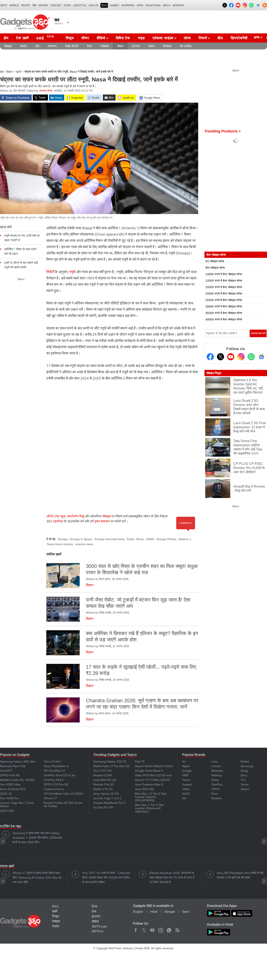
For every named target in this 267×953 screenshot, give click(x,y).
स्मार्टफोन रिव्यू (75, 516)
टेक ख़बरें (22, 38)
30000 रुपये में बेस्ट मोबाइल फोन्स (223, 306)
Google (187, 770)
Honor (186, 780)
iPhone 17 (50, 798)
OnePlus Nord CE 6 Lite (59, 775)
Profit (25, 5)
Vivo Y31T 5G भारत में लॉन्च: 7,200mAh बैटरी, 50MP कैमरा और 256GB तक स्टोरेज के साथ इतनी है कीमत (106, 877)
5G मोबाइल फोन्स (214, 261)
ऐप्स (37, 46)
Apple (186, 766)
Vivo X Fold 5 (52, 761)
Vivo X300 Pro (9, 798)
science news (84, 544)
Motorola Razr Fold (12, 766)
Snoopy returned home (109, 539)
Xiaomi (245, 789)
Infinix (186, 789)
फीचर (85, 38)
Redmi (245, 761)
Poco (214, 793)
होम (6, 38)
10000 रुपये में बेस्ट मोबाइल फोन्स (223, 274)
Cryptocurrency (54, 789)
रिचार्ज (203, 38)
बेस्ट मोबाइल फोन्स (215, 267)
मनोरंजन (52, 46)
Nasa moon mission (60, 544)
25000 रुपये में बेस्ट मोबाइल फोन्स (223, 300)
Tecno (244, 784)
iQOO (186, 793)
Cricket (56, 5)
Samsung (247, 766)
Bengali (170, 911)
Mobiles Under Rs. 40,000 (17, 780)
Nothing (216, 775)
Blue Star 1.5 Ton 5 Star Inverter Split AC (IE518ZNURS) (150, 797)
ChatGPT (6, 770)
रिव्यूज (70, 38)
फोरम (187, 38)
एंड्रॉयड (58, 521)
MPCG (166, 5)
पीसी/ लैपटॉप (71, 46)
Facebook (135, 929)
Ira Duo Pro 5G (103, 807)
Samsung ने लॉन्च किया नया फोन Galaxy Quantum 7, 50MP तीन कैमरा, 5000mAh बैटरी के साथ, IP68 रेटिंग (37, 837)
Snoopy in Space (81, 539)
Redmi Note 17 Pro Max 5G (111, 766)
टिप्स (89, 46)
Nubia (215, 780)
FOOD (67, 5)
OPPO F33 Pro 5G (56, 784)
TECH (104, 5)
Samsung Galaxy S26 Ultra (18, 761)
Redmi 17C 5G (103, 789)
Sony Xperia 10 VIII (106, 793)
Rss (177, 929)
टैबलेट (23, 46)
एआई (45, 37)
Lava (214, 761)
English (138, 911)
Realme (216, 798)
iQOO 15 (6, 793)
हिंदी (34, 5)
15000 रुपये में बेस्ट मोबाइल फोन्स (223, 287)
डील (220, 38)
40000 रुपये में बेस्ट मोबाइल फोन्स (223, 319)
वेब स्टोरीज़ (185, 46)
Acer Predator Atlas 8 (149, 784)
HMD (185, 775)
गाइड (141, 38)
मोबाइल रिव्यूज (214, 373)
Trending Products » (222, 131)
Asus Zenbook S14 (12, 789)
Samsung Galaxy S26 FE (109, 761)
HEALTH (93, 5)
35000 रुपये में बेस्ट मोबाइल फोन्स (223, 313)
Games (114, 5)
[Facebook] (210, 356)
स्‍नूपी (72, 271)
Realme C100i (102, 775)
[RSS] (264, 5)
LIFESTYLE (79, 5)
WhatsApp (169, 929)
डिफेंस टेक (123, 38)
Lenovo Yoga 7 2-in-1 (107, 798)
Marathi (178, 5)
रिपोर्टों (50, 271)
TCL (243, 780)
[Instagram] (240, 356)
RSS (55, 906)
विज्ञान (120, 46)
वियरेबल (167, 46)
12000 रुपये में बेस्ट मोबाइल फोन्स (223, 280)
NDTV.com (99, 926)
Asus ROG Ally (144, 789)
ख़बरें (18, 71)
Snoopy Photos (166, 539)
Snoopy (62, 539)
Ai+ (184, 761)
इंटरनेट (136, 46)
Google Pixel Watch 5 (149, 770)
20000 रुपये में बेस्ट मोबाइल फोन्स (223, 293)
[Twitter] (220, 356)
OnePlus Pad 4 (54, 780)
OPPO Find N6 (10, 775)
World (14, 5)
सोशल (151, 46)
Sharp (244, 770)
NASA (150, 539)
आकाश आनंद (45, 90)
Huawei (187, 784)
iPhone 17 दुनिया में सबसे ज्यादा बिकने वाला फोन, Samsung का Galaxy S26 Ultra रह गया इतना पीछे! (37, 877)
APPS (140, 5)
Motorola (217, 770)
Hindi (153, 911)
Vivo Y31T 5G (102, 770)
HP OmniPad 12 (54, 770)
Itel (184, 798)
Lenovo (216, 766)
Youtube (152, 929)
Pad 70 (139, 761)
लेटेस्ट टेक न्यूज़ (55, 516)
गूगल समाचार (102, 521)
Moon (140, 539)
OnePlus (217, 784)
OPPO (215, 789)
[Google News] (261, 356)
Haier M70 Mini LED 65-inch (153, 775)
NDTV (3, 5)
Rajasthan (153, 5)
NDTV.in (97, 931)
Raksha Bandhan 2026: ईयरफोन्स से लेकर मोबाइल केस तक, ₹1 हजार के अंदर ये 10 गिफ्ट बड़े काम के (171, 877)
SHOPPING (127, 5)
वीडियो (101, 38)
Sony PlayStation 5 (56, 766)
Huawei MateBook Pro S (109, 802)
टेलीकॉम (104, 46)
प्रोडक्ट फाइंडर (162, 38)
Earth (130, 539)
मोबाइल (8, 46)
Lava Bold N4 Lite (105, 780)
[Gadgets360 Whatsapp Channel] (251, 356)
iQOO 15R (7, 810)
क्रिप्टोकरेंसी (239, 38)
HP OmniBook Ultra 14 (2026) (63, 793)
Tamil (185, 911)
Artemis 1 (185, 539)
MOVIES (43, 5)
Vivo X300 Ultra (10, 784)
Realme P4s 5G (103, 784)
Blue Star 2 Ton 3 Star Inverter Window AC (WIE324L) (149, 808)
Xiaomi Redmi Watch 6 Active (154, 766)
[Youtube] (230, 356)
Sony (244, 775)
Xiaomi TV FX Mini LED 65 (152, 780)
